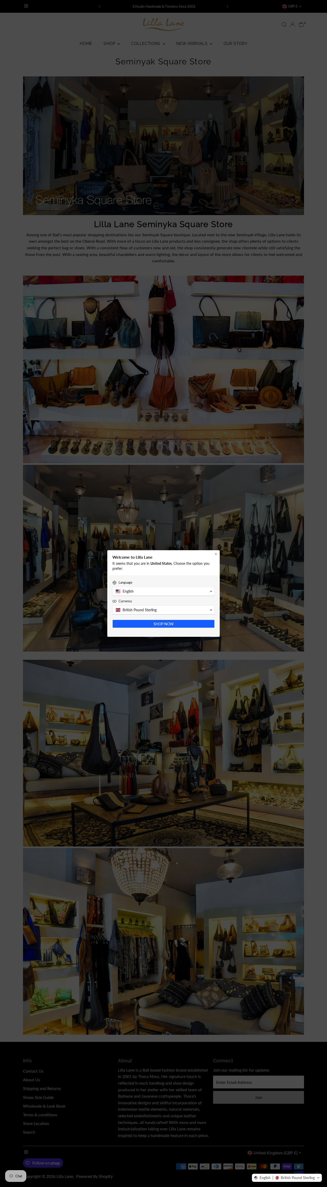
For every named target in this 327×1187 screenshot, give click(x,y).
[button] (287, 1178)
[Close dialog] (216, 554)
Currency (125, 601)
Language (125, 582)
